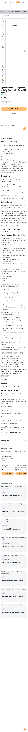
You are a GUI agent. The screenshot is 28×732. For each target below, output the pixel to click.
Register (24, 2)
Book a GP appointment (14, 11)
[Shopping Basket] (13, 2)
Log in (18, 2)
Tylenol (3, 160)
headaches (22, 162)
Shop (2, 11)
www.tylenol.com (15, 432)
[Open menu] (5, 2)
